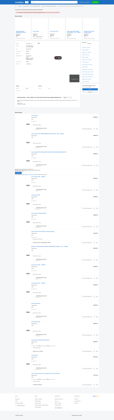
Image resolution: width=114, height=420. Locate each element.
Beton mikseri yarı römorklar (87, 76)
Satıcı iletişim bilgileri (19, 403)
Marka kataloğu (38, 407)
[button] (94, 129)
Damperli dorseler (85, 49)
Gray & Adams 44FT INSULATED (38, 213)
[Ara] (32, 2)
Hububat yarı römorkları (86, 79)
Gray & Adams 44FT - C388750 (38, 176)
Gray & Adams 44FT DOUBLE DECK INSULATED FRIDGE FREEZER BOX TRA (49, 152)
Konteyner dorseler (85, 54)
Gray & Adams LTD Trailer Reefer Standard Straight (42, 231)
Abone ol (18, 172)
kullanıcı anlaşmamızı (34, 174)
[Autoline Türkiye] (19, 2)
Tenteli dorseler (85, 66)
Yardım (16, 401)
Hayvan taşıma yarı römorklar (87, 74)
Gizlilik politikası (38, 401)
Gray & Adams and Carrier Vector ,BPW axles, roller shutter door (45, 373)
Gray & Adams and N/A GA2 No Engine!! (40, 340)
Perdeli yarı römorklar (86, 47)
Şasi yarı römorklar (85, 81)
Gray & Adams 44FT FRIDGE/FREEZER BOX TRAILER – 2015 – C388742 (47, 133)
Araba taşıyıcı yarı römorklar (87, 69)
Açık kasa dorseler (85, 62)
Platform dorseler (85, 57)
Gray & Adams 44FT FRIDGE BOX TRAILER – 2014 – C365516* (74, 32)
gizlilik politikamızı (25, 174)
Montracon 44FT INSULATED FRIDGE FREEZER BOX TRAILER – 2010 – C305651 (49, 246)
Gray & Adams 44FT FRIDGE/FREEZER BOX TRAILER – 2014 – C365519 (21, 32)
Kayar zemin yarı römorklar (87, 64)
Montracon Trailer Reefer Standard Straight (89, 32)
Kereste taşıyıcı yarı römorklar (87, 71)
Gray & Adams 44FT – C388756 (38, 264)
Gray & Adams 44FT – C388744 (38, 283)
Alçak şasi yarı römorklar (86, 52)
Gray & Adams (36, 31)
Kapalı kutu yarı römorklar (87, 59)
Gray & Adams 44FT (54, 31)
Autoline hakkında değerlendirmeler (41, 405)
